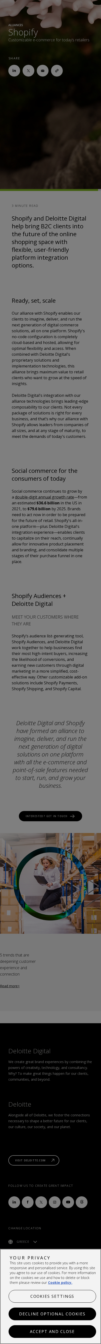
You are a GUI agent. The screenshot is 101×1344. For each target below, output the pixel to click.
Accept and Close (52, 1331)
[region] (50, 1296)
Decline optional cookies (52, 1314)
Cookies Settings (52, 1296)
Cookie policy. (60, 1282)
